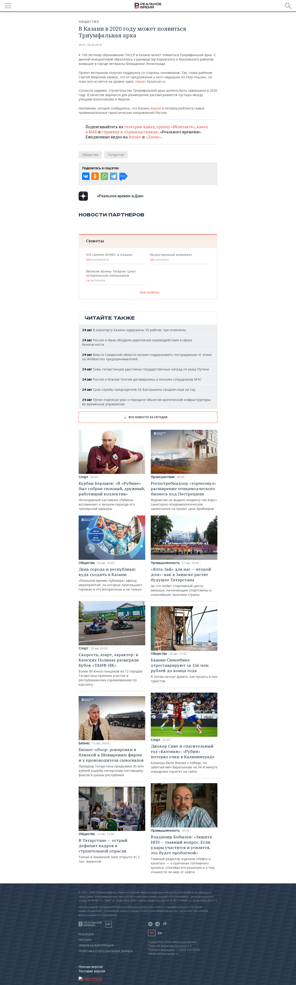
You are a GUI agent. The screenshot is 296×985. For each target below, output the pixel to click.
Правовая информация (96, 945)
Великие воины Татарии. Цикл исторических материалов (111, 275)
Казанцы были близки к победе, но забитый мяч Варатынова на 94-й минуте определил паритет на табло (184, 758)
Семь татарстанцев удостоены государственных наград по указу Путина (145, 369)
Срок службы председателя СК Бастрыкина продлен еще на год (138, 389)
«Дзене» (153, 136)
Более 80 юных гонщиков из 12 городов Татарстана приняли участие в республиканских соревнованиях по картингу (110, 669)
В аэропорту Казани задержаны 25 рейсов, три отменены (134, 330)
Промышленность (165, 563)
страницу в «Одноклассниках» (130, 131)
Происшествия (163, 477)
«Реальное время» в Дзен (120, 195)
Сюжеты (95, 240)
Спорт (83, 477)
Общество (89, 22)
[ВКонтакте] (85, 176)
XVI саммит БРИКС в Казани (109, 257)
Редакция (86, 934)
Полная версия (91, 966)
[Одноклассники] (95, 176)
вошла (156, 108)
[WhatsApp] (104, 176)
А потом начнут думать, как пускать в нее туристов (184, 670)
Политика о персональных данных (106, 951)
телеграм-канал (139, 126)
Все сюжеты (150, 292)
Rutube (135, 136)
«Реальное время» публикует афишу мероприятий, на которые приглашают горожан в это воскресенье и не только (110, 579)
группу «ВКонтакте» (176, 126)
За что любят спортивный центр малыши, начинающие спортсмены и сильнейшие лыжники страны (181, 582)
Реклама (85, 940)
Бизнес (84, 743)
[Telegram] (113, 176)
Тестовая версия (92, 971)
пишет (141, 81)
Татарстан (116, 154)
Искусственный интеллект (171, 257)
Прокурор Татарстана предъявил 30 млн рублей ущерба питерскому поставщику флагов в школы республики (111, 762)
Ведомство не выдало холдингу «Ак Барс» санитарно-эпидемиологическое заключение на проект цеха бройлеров (184, 496)
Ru (152, 933)
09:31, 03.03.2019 (90, 45)
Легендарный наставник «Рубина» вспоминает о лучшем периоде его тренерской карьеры (112, 496)
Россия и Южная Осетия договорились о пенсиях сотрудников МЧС (141, 379)
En (160, 933)
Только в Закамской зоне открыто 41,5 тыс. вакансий (109, 851)
